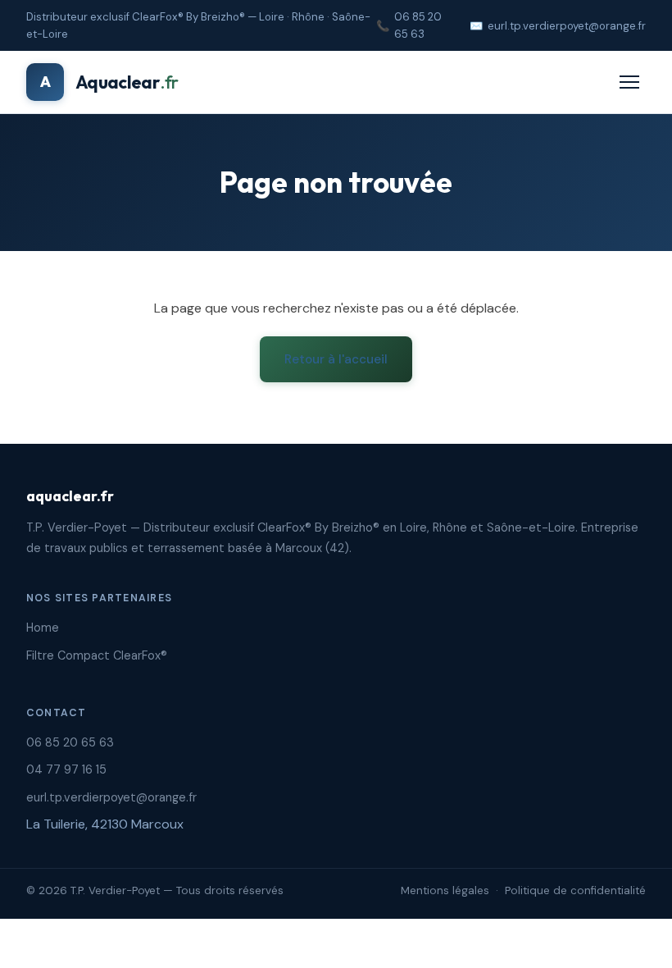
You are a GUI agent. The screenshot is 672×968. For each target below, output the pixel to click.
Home (42, 627)
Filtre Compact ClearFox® (96, 655)
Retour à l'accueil (336, 359)
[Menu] (629, 82)
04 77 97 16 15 (66, 769)
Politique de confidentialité (575, 890)
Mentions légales (445, 890)
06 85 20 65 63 (418, 25)
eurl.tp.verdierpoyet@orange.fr (567, 26)
